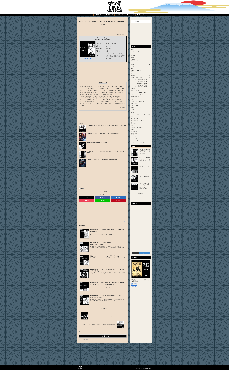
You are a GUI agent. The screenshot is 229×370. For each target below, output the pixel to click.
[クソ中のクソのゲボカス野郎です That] (141, 209)
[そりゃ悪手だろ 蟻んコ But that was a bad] (147, 229)
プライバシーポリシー (136, 286)
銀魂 (140, 68)
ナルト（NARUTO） (140, 105)
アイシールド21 (140, 51)
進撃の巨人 (82, 188)
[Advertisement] (103, 29)
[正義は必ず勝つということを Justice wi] (147, 235)
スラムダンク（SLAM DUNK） (140, 92)
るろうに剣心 (140, 138)
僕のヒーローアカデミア (140, 127)
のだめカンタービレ (140, 107)
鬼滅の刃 (140, 64)
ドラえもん (140, 99)
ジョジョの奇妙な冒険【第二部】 (141, 81)
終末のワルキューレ (140, 73)
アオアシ (140, 53)
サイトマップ (134, 284)
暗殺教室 (140, 57)
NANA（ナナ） (140, 103)
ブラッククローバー (140, 122)
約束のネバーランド (140, 131)
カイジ (140, 62)
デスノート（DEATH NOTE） (140, 94)
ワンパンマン (140, 140)
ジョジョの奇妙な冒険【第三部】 (141, 83)
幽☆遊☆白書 (140, 135)
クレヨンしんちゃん (140, 70)
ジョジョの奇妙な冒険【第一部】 (141, 79)
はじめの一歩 (140, 109)
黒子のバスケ (140, 72)
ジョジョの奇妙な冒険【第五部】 (141, 86)
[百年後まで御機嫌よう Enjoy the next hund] (147, 248)
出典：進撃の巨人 (88, 58)
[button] (149, 21)
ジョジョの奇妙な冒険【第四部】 (141, 85)
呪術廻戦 (140, 75)
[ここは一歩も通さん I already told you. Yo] (147, 209)
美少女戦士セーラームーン (140, 120)
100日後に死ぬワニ (140, 118)
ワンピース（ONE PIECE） (140, 142)
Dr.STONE (140, 98)
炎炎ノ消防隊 (140, 61)
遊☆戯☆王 (140, 133)
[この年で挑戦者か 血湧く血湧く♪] (141, 229)
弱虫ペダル (140, 136)
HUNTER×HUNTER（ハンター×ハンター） (140, 115)
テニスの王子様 (140, 96)
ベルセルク (140, 125)
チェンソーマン (140, 90)
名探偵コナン (140, 129)
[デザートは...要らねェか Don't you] (141, 242)
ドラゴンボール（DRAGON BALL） (140, 101)
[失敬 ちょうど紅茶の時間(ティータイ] (134, 216)
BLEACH (140, 123)
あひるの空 (140, 55)
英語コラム (140, 49)
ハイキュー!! (140, 111)
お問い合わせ (134, 283)
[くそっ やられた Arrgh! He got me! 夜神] (134, 242)
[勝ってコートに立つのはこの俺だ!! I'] (134, 229)
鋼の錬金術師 (140, 112)
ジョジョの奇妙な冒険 (140, 77)
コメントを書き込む (103, 336)
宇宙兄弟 (140, 59)
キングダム (140, 66)
